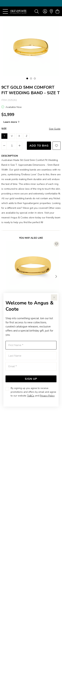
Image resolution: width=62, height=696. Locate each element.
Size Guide (54, 128)
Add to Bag (39, 146)
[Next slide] (56, 276)
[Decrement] (4, 146)
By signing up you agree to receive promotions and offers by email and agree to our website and (33, 392)
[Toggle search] (37, 11)
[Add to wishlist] (57, 146)
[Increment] (19, 146)
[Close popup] (54, 297)
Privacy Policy (47, 395)
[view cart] (57, 11)
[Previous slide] (5, 276)
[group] (31, 3)
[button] (27, 78)
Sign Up (31, 379)
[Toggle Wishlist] (56, 244)
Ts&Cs (30, 395)
